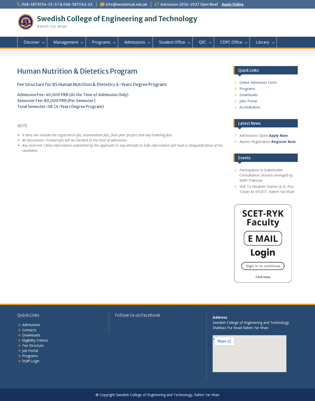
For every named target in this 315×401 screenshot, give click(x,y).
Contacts (29, 330)
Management (65, 42)
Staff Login (30, 361)
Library (262, 42)
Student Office (172, 42)
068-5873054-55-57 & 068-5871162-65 (57, 4)
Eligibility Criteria (35, 340)
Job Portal (30, 350)
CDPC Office (231, 42)
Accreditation (249, 107)
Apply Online (233, 4)
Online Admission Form (258, 82)
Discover (32, 42)
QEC (202, 42)
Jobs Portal (248, 101)
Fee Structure (33, 345)
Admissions (134, 42)
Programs (101, 42)
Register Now (283, 141)
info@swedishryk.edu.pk (126, 4)
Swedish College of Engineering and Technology (117, 18)
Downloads (248, 94)
